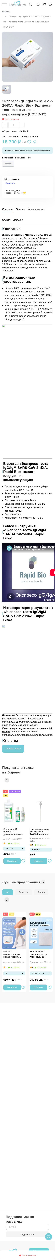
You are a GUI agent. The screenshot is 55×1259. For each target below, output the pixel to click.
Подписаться (27, 1234)
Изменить (10, 183)
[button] (7, 780)
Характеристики (36, 209)
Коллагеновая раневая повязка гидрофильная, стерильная (38, 954)
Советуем (15, 791)
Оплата (6, 220)
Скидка (41, 892)
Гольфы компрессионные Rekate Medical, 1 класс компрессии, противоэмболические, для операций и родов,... (14, 954)
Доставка (18, 220)
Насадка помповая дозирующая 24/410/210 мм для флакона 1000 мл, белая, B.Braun (39, 832)
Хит (5, 791)
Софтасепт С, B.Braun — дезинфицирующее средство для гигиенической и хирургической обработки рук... (13, 832)
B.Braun (36, 849)
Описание (7, 209)
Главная (6, 11)
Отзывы (20, 209)
